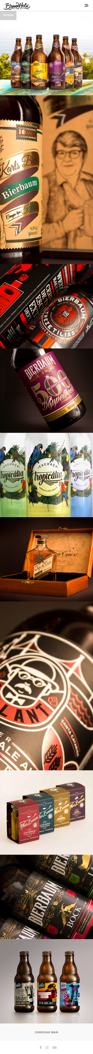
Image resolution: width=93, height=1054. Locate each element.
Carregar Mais (46, 1032)
